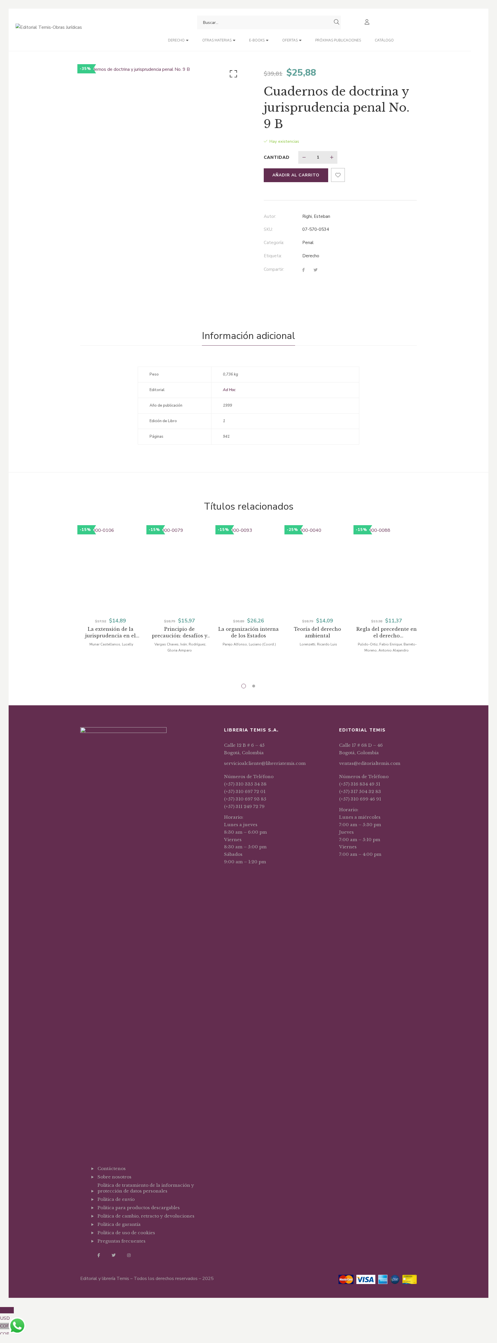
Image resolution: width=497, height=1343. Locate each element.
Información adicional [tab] (248, 335)
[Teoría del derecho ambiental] (317, 569)
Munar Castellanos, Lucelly (111, 644)
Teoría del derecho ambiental (317, 632)
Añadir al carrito (296, 175)
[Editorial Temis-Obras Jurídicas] (49, 29)
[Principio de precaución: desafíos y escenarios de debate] (179, 569)
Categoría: (274, 242)
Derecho (310, 256)
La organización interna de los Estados (248, 632)
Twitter (114, 1255)
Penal (308, 242)
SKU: (268, 229)
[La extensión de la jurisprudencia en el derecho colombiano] (110, 569)
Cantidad (277, 157)
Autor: (270, 216)
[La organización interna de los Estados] (248, 569)
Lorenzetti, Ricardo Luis (318, 644)
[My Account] (368, 22)
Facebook (99, 1255)
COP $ (7, 1330)
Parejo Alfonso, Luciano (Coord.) (249, 644)
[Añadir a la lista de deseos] (338, 175)
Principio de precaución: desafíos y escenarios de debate (179, 632)
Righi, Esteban (316, 216)
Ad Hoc (229, 390)
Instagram (129, 1255)
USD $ (7, 1314)
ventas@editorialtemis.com (369, 763)
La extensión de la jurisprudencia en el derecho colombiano (110, 632)
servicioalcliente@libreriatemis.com (265, 763)
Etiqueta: (273, 256)
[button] (232, 75)
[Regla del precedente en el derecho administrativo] (386, 569)
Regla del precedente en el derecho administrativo (386, 632)
